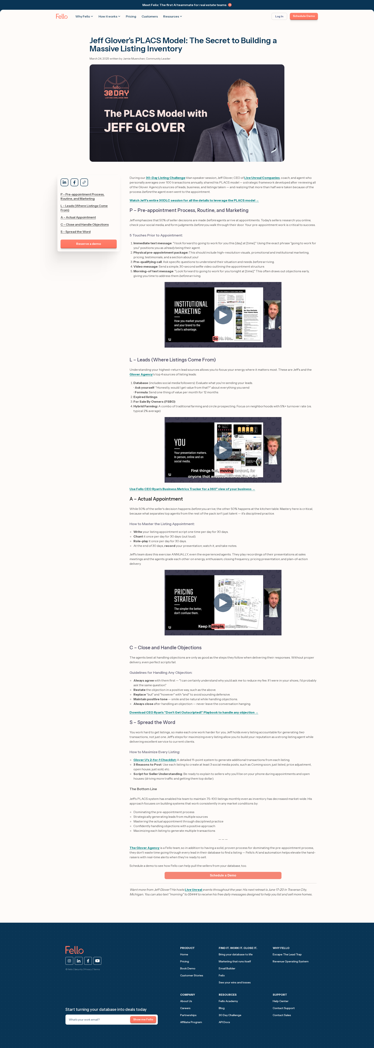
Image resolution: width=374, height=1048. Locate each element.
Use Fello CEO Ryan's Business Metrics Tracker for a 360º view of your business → (192, 489)
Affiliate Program (191, 1022)
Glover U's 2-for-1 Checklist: (154, 760)
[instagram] (69, 961)
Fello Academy (228, 1001)
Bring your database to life (236, 954)
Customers (150, 16)
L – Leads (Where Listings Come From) (84, 208)
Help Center (280, 1001)
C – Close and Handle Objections (85, 224)
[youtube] (97, 961)
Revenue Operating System (291, 961)
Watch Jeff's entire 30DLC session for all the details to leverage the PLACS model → (194, 200)
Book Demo (187, 968)
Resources (171, 16)
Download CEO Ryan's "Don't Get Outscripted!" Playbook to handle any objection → (194, 712)
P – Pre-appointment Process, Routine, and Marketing (82, 196)
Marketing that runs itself (235, 961)
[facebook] (88, 961)
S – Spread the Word (76, 232)
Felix (222, 975)
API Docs (224, 1022)
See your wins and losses (235, 982)
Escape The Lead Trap (287, 954)
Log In (279, 16)
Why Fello (82, 16)
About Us (186, 1001)
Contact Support (284, 1008)
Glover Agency (141, 374)
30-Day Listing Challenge (165, 178)
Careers (185, 1008)
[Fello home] (62, 16)
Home (184, 954)
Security (78, 969)
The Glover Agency (145, 848)
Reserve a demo (88, 244)
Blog (222, 1008)
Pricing (131, 16)
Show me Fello (143, 1019)
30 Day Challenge (230, 1015)
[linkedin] (79, 961)
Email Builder (227, 968)
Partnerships (188, 1015)
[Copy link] (84, 182)
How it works (108, 16)
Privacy (88, 969)
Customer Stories (191, 975)
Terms (96, 969)
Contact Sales (282, 1015)
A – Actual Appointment (78, 217)
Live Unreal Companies (262, 178)
